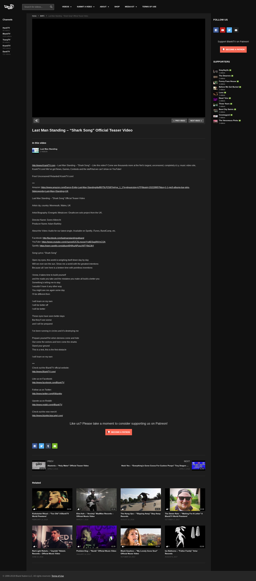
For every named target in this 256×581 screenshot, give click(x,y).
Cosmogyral (224, 115)
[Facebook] (216, 30)
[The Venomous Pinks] (215, 122)
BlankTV (6, 34)
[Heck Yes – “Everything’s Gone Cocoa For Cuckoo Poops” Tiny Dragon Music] (163, 465)
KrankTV (6, 46)
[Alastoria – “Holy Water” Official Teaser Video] (74, 465)
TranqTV (6, 40)
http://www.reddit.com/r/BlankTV (47, 405)
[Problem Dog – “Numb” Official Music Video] (96, 537)
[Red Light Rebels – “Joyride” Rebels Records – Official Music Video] (52, 537)
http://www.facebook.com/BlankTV (48, 382)
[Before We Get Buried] (215, 88)
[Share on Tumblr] (48, 446)
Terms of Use (57, 576)
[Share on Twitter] (41, 446)
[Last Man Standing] (35, 150)
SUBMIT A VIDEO (85, 7)
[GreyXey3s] (215, 71)
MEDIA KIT (130, 7)
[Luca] (215, 94)
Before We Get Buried (229, 87)
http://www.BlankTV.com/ (44, 372)
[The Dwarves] (215, 77)
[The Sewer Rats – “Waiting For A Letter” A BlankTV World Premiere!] (185, 499)
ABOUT (103, 7)
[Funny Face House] (215, 82)
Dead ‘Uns (223, 98)
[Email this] (54, 446)
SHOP (117, 7)
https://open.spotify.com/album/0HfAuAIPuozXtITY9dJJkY (67, 246)
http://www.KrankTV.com (43, 165)
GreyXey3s (224, 70)
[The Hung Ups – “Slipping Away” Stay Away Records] (141, 499)
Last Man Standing (48, 149)
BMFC (42, 16)
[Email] (236, 30)
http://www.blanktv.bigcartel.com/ (47, 415)
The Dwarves (225, 76)
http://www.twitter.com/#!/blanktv (47, 393)
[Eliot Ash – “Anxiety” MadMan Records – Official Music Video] (96, 499)
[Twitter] (229, 30)
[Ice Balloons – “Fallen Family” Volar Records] (185, 537)
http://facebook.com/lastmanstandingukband (63, 238)
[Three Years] (215, 105)
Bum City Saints (226, 109)
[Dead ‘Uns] (215, 99)
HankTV (6, 28)
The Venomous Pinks (228, 120)
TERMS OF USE (149, 7)
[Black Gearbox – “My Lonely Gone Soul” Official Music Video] (141, 537)
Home (34, 16)
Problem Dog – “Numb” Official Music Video (96, 551)
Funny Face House (227, 81)
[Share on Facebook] (34, 446)
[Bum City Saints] (215, 110)
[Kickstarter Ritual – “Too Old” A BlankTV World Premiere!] (52, 499)
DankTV (6, 51)
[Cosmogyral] (215, 116)
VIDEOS (66, 7)
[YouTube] (222, 30)
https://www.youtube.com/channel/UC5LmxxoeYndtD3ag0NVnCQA (73, 242)
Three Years (224, 104)
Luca (221, 92)
